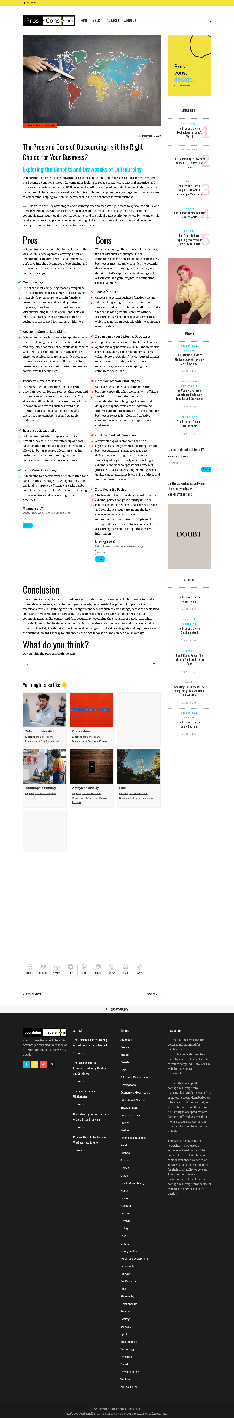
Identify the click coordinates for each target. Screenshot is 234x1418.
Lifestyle (125, 1220)
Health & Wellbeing (132, 1183)
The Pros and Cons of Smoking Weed (189, 630)
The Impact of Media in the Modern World (189, 215)
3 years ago (189, 608)
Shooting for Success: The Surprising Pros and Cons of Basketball (189, 691)
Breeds (124, 1062)
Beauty (124, 1047)
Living (124, 1228)
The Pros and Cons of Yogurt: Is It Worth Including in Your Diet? (189, 190)
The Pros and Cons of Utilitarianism (189, 423)
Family (124, 1122)
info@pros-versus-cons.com (110, 1414)
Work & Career (129, 1387)
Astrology (126, 1039)
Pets (123, 1288)
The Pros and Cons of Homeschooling (189, 599)
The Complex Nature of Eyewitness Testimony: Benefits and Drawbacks (189, 394)
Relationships (128, 1304)
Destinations (128, 1085)
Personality (127, 1266)
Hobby (124, 1190)
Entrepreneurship (130, 1115)
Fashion (125, 1130)
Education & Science (133, 1100)
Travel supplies (129, 1371)
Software (125, 1326)
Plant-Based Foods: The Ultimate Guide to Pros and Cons (189, 659)
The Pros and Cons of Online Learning (189, 724)
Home (124, 1198)
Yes (155, 664)
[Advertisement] (55, 553)
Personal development (134, 1258)
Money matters (129, 1251)
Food (123, 1145)
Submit (27, 525)
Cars (123, 1069)
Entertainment (128, 1107)
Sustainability (128, 1341)
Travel (124, 1364)
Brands (124, 1054)
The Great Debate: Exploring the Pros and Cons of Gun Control (189, 239)
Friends (125, 1153)
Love (123, 1236)
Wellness (126, 1379)
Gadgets (125, 1160)
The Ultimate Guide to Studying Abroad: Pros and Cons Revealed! (189, 359)
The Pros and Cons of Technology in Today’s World (189, 132)
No (27, 664)
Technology (127, 1349)
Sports (124, 1334)
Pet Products (128, 1281)
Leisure (125, 1213)
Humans (125, 1205)
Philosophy (127, 1296)
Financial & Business (133, 1137)
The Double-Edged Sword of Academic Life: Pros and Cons (189, 163)
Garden (125, 1175)
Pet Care (125, 1273)
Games (124, 1168)
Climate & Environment (134, 1077)
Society (125, 1319)
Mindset (125, 1243)
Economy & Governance (135, 1092)
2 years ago (189, 370)
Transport (126, 1356)
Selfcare (125, 1311)
